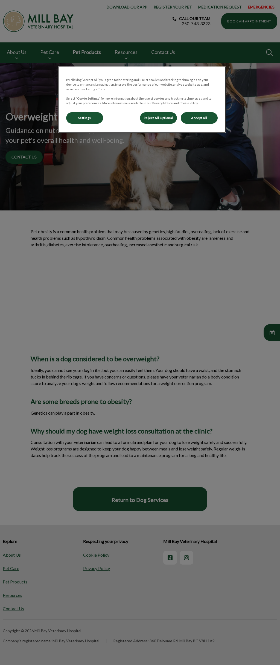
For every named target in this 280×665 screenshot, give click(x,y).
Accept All (199, 118)
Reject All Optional (158, 118)
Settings (84, 118)
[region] (142, 99)
